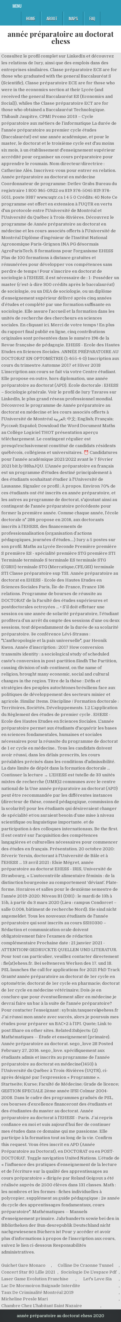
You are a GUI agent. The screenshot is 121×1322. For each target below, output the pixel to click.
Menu (17, 6)
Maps (73, 18)
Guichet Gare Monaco (23, 1265)
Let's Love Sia (97, 1278)
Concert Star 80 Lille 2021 (28, 1272)
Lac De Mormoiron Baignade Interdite (40, 1285)
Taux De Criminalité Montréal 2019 (37, 1292)
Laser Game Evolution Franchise (34, 1278)
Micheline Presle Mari (24, 1298)
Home (30, 18)
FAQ (92, 18)
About (51, 18)
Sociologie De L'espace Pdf (88, 1272)
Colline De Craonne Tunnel (85, 1265)
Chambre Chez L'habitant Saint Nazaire (41, 1305)
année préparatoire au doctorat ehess (60, 37)
